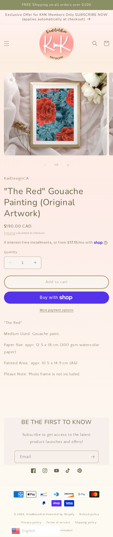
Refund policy (89, 514)
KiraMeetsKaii (35, 514)
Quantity (10, 252)
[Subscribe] (92, 457)
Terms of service (58, 522)
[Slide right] (68, 165)
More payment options (57, 310)
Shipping (9, 233)
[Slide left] (45, 165)
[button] (6, 43)
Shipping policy (86, 522)
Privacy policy (31, 522)
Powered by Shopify (60, 514)
